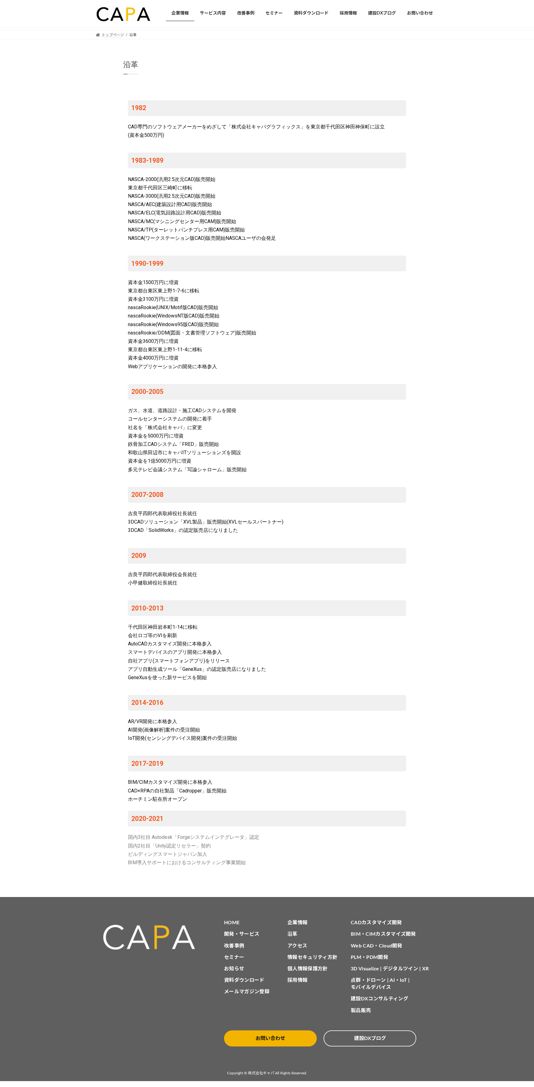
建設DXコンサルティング (379, 998)
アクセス (297, 945)
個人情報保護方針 (307, 968)
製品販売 (361, 1010)
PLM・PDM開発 (369, 957)
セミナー (234, 957)
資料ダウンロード (244, 980)
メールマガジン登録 (246, 991)
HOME (231, 922)
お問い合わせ (270, 1038)
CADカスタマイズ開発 (376, 922)
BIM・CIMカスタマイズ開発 (383, 934)
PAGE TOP (516, 1049)
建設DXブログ (370, 1038)
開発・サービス (241, 934)
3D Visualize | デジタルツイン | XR (390, 968)
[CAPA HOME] (152, 937)
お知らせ (234, 968)
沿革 (292, 934)
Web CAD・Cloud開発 (376, 945)
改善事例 (234, 945)
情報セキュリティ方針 (312, 957)
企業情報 (297, 922)
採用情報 (297, 980)
